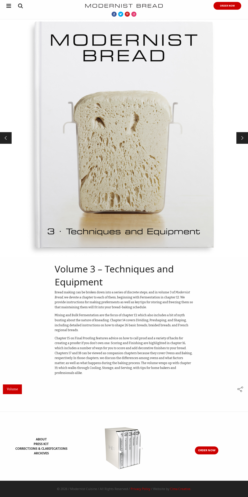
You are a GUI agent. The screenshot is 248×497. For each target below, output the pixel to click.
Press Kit (41, 444)
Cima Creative (180, 489)
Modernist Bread (124, 6)
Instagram (133, 14)
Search (20, 6)
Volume (12, 389)
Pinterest (127, 14)
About (41, 439)
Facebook (114, 14)
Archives (41, 453)
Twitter (120, 14)
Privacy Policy (140, 489)
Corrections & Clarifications (41, 448)
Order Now (227, 5)
